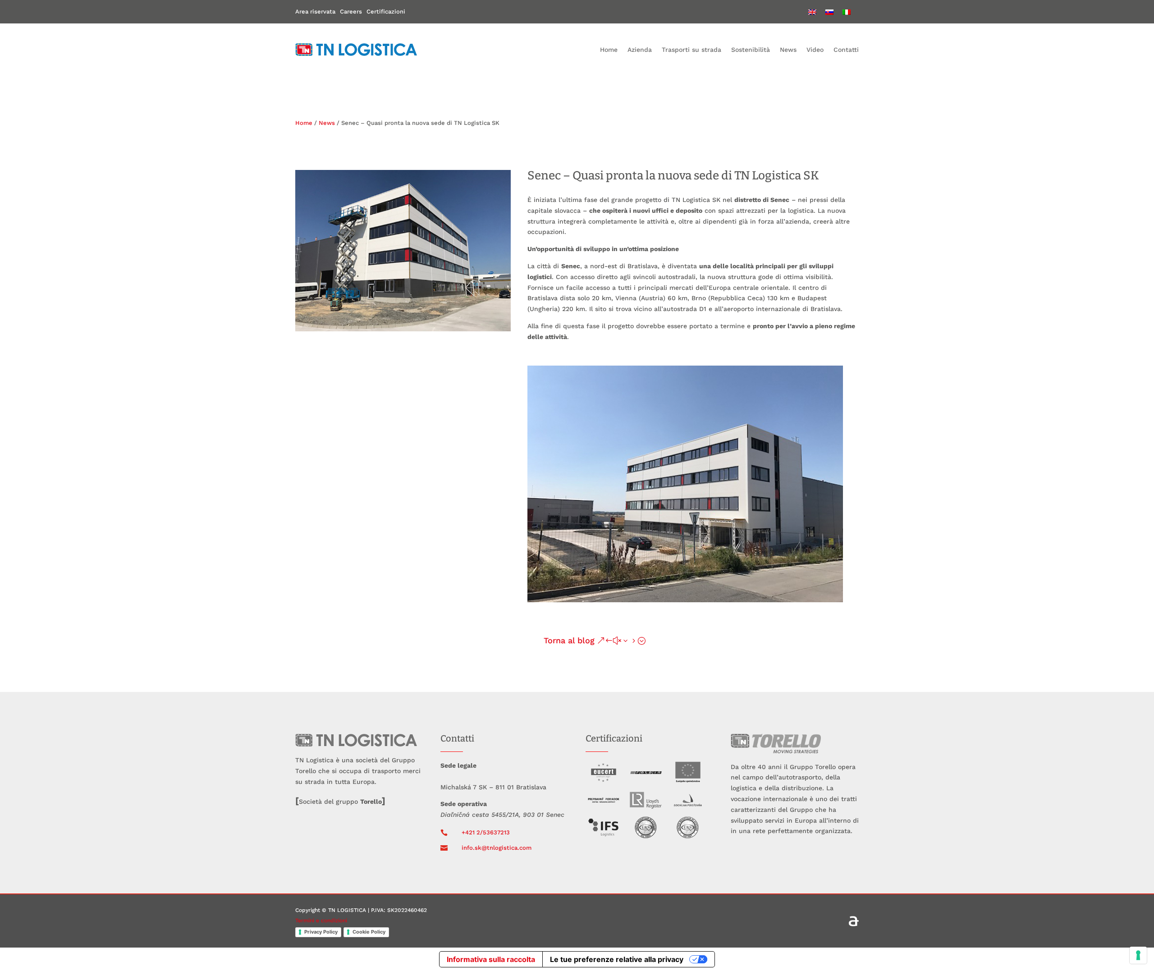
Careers (351, 11)
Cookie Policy (369, 932)
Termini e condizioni (321, 920)
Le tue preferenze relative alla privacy (616, 959)
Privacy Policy (321, 932)
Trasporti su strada (691, 49)
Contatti (846, 49)
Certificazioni (385, 11)
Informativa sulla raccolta (491, 959)
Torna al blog (569, 640)
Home (609, 49)
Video (815, 49)
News (788, 49)
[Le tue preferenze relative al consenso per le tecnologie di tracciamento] (1138, 955)
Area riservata (315, 11)
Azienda (639, 49)
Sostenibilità (750, 49)
